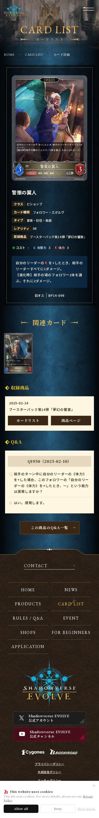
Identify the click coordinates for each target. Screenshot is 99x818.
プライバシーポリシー (49, 764)
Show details (86, 808)
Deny (58, 809)
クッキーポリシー (49, 780)
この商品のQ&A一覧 (49, 527)
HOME (9, 54)
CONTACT (35, 566)
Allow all (21, 809)
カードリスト (28, 420)
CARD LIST (34, 54)
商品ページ (71, 420)
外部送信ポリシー (49, 772)
